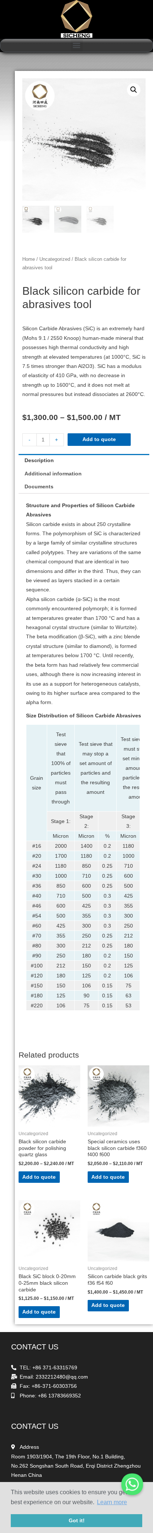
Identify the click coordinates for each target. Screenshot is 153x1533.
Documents (39, 486)
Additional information (53, 474)
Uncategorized (54, 259)
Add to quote (99, 439)
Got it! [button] (77, 1520)
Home (28, 259)
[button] (77, 45)
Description (39, 460)
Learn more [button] (112, 1502)
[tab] (84, 460)
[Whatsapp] (132, 1484)
